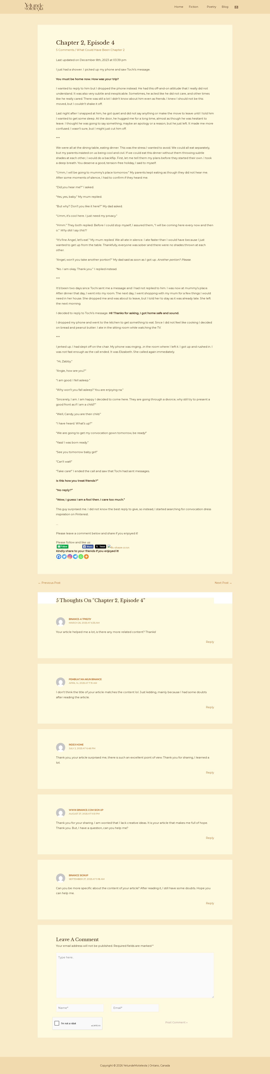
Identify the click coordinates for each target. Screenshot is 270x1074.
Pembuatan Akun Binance (85, 679)
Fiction (193, 6)
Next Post (223, 582)
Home (178, 6)
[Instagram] (69, 556)
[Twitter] (64, 556)
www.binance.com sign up (86, 810)
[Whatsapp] (80, 556)
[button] (243, 6)
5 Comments (65, 50)
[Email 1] (236, 7)
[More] (86, 556)
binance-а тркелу (80, 619)
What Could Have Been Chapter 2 (101, 50)
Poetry (211, 6)
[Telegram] (75, 556)
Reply (210, 642)
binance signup (78, 875)
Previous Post (49, 582)
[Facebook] (58, 556)
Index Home (76, 744)
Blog (225, 6)
